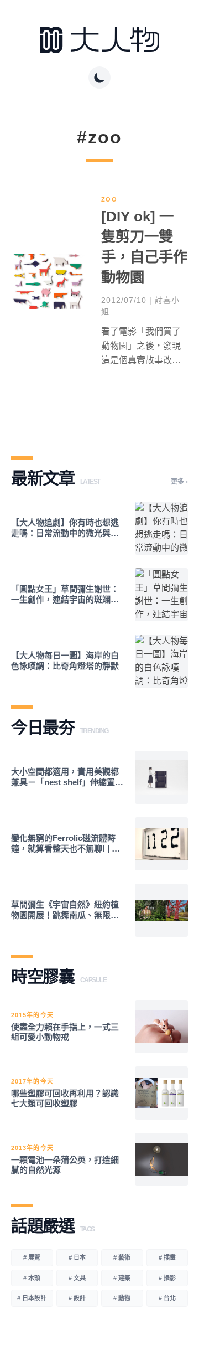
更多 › (179, 482)
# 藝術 (121, 1257)
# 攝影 (167, 1278)
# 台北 (167, 1298)
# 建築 (121, 1278)
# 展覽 (31, 1257)
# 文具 (77, 1278)
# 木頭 (31, 1278)
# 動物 (121, 1298)
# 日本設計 (31, 1298)
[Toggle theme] (99, 77)
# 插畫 (167, 1257)
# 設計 (77, 1298)
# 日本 (77, 1257)
